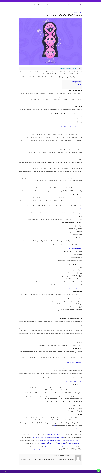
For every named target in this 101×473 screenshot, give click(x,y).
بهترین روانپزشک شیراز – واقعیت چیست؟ (74, 428)
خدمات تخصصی (63, 4)
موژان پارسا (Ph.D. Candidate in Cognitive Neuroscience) (68, 68)
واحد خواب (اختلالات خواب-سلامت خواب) (73, 362)
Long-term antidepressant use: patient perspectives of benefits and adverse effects (60, 446)
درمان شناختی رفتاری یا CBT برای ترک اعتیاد (73, 381)
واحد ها (54, 4)
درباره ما (30, 4)
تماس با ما (23, 4)
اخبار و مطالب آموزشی (45, 4)
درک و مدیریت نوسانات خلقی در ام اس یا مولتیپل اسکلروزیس (70, 126)
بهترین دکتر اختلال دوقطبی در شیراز (75, 248)
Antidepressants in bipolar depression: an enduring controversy (45, 450)
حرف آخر (79, 84)
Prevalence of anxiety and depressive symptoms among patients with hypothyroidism (48, 437)
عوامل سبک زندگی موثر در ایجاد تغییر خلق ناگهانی (72, 83)
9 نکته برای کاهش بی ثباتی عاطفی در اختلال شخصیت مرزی (71, 315)
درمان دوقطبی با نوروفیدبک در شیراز (75, 288)
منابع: (80, 86)
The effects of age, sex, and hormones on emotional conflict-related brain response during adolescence (60, 443)
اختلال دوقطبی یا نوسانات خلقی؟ (75, 208)
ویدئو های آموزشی (37, 4)
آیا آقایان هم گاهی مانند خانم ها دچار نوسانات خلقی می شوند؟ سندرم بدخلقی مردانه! (66, 184)
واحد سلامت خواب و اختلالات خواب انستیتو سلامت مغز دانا (72, 356)
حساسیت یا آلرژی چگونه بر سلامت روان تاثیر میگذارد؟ (72, 156)
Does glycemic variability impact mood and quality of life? (55, 434)
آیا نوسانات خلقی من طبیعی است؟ (75, 103)
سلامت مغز (75, 12)
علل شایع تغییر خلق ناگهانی (76, 81)
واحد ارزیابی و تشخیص (54, 356)
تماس (77, 359)
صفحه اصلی (70, 4)
